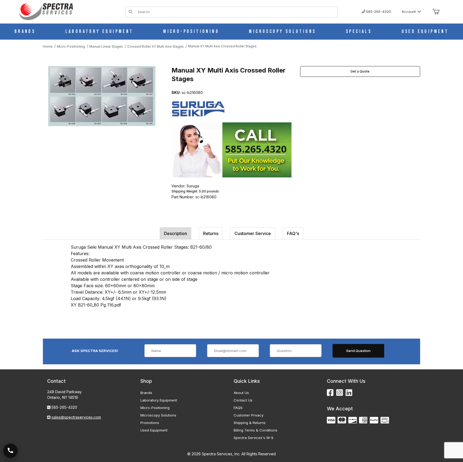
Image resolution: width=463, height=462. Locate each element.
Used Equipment (153, 430)
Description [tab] (175, 233)
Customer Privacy (248, 415)
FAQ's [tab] (293, 233)
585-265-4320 (378, 11)
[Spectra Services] (46, 11)
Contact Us (243, 400)
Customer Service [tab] (252, 233)
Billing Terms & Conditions (255, 430)
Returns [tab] (210, 233)
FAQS (238, 408)
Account (409, 11)
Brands (146, 393)
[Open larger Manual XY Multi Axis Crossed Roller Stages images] (101, 96)
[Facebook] (330, 393)
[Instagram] (339, 393)
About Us (241, 393)
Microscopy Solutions (158, 415)
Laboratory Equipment (158, 400)
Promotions (149, 423)
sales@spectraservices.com (76, 417)
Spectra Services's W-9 (253, 438)
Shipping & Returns (250, 423)
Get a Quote (359, 71)
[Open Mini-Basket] (435, 11)
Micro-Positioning (155, 408)
